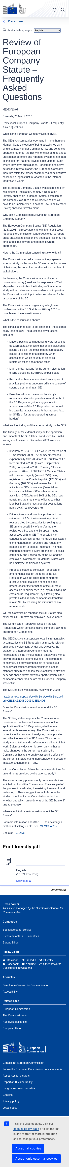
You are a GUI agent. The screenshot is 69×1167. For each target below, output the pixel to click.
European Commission (16, 1009)
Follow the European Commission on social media (32, 1069)
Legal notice (10, 1107)
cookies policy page (26, 1128)
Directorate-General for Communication (26, 985)
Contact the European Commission (23, 1062)
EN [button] (54, 9)
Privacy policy (11, 1101)
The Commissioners (15, 1015)
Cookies (8, 1094)
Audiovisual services (15, 1021)
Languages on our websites (19, 1088)
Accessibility (10, 991)
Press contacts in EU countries (21, 936)
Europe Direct (11, 942)
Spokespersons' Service (17, 929)
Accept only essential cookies (36, 1158)
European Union (12, 1028)
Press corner (15, 21)
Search (62, 9)
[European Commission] (14, 8)
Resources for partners (16, 1075)
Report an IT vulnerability (17, 1082)
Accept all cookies (28, 1148)
